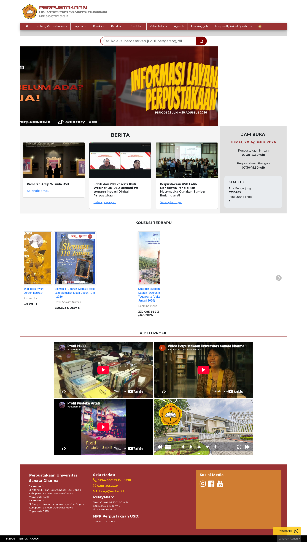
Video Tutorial (159, 26)
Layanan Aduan (288, 538)
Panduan (117, 26)
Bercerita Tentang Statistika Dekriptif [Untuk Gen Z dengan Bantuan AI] (151, 292)
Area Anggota (200, 26)
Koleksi (97, 26)
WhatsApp (286, 530)
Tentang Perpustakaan (50, 26)
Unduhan (137, 26)
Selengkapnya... (38, 191)
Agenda (179, 26)
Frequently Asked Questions (233, 26)
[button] (40, 86)
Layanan (79, 26)
